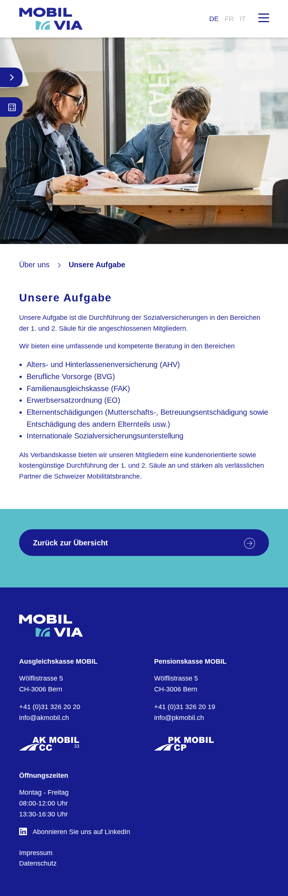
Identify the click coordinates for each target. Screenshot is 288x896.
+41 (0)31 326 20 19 (184, 707)
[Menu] (263, 17)
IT (243, 19)
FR (229, 19)
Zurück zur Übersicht (70, 543)
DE (214, 19)
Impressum (35, 853)
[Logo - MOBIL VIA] (51, 19)
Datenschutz (38, 863)
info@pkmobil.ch (179, 717)
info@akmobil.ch (44, 717)
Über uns (34, 265)
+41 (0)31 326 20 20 (49, 707)
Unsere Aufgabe (97, 265)
